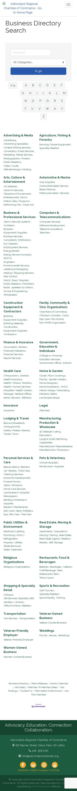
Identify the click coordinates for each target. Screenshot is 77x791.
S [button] (62, 101)
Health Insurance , (13, 379)
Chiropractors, (11, 375)
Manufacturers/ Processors (54, 449)
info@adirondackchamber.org (40, 756)
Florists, (43, 379)
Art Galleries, (11, 186)
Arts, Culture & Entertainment (14, 179)
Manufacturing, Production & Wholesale (50, 423)
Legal (43, 405)
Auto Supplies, (47, 182)
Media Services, (24, 154)
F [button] (61, 85)
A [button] (26, 85)
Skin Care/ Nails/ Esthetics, (18, 510)
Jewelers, (9, 602)
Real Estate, (65, 535)
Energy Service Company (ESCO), (18, 256)
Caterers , (68, 566)
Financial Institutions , (15, 350)
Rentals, (43, 542)
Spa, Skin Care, (12, 514)
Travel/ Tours (11, 433)
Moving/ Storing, (48, 535)
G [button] (23, 93)
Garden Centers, (58, 379)
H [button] (30, 93)
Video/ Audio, (11, 165)
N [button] (26, 101)
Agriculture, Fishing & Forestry (55, 137)
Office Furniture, (12, 605)
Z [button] (44, 116)
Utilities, (18, 542)
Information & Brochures (48, 690)
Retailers (26, 605)
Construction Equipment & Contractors (13, 307)
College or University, (51, 355)
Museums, (24, 201)
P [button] (40, 101)
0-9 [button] (12, 85)
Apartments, (46, 531)
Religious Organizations (14, 560)
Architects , (9, 225)
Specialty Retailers (49, 148)
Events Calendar (59, 683)
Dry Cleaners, (11, 243)
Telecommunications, (51, 229)
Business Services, (13, 236)
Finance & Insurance (18, 342)
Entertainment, (12, 197)
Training (60, 597)
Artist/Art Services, (14, 190)
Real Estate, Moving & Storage (55, 524)
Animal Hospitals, (49, 462)
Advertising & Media (18, 135)
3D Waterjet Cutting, (50, 431)
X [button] (55, 108)
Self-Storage (56, 542)
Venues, (53, 635)
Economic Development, (17, 477)
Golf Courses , (47, 590)
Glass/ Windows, (13, 485)
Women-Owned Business (15, 650)
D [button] (47, 85)
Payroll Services (12, 358)
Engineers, (9, 261)
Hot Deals (20, 687)
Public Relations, (13, 162)
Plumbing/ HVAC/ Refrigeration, (14, 537)
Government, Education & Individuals (49, 347)
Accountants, (11, 346)
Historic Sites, (11, 201)
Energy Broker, (12, 250)
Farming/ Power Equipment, (55, 144)
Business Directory (19, 683)
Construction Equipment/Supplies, (16, 328)
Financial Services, (13, 354)
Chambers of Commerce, (53, 311)
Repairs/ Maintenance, (16, 506)
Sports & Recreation (54, 585)
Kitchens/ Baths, (48, 393)
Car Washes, (10, 470)
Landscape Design (49, 397)
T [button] (25, 108)
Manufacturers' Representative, (56, 446)
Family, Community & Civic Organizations (54, 305)
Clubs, (65, 315)
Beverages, (56, 566)
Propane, (8, 542)
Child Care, (24, 470)
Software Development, (52, 225)
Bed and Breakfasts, (14, 423)
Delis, (60, 570)
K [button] (50, 93)
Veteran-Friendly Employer (16, 633)
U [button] (32, 108)
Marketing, (9, 154)
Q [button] (47, 101)
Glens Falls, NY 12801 (40, 745)
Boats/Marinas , (48, 189)
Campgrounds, (12, 426)
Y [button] (62, 108)
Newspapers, (11, 496)
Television (44, 232)
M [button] (64, 93)
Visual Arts (28, 204)
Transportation (15, 613)
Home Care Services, (15, 488)
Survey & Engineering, (16, 291)
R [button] (55, 101)
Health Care (12, 371)
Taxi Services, (11, 618)
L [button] (57, 93)
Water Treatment (13, 549)
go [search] (40, 71)
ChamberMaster (41, 786)
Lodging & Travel (16, 418)
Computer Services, (50, 221)
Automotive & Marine (54, 177)
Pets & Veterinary (52, 458)
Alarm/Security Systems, (17, 221)
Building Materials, (14, 323)
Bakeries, (44, 566)
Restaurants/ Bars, (49, 573)
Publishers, (29, 283)
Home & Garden (51, 371)
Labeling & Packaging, (16, 269)
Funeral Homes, (12, 481)
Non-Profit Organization (52, 322)
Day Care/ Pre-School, (51, 319)
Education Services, (50, 359)
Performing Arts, (12, 204)
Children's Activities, (50, 315)
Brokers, (23, 346)
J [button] (43, 93)
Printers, (25, 158)
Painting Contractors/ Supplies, (15, 501)
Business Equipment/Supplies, (16, 231)
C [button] (40, 85)
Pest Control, (11, 276)
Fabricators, (45, 435)
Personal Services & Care (18, 460)
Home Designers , (49, 382)
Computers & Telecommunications (55, 215)
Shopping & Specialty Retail (19, 588)
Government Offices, (50, 362)
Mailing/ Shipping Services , (19, 272)
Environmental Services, (17, 265)
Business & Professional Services (20, 215)
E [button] (55, 85)
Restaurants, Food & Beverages (54, 560)
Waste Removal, (12, 546)
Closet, (43, 375)
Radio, (7, 287)
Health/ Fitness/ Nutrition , (18, 382)
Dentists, (24, 375)
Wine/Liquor (46, 577)
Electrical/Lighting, (14, 531)
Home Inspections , (49, 386)
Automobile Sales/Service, (54, 185)
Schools (67, 362)
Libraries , (20, 602)
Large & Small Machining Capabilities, (53, 440)
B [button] (33, 85)
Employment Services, (16, 247)
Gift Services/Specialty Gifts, (19, 598)
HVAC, (64, 386)
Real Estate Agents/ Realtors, (55, 538)
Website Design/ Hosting (17, 169)
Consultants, (10, 239)
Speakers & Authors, (22, 287)
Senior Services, (12, 397)
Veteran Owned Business (50, 616)
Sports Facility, (47, 597)
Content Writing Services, (17, 147)
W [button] (47, 108)
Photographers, (12, 158)
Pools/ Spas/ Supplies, (16, 280)
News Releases (40, 683)
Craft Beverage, (47, 570)
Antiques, (9, 594)
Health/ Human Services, (17, 386)
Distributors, (24, 239)
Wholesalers (10, 294)
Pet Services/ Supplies (51, 466)
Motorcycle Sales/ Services (54, 193)
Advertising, (10, 140)
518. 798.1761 (39, 750)
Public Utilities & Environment (16, 524)
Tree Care (26, 514)
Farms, (24, 197)
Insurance (11, 405)
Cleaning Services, (14, 474)
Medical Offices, (23, 393)
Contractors (10, 334)
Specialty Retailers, (49, 593)
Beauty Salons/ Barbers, (17, 466)
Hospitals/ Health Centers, (18, 390)
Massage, (9, 393)
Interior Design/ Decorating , (55, 390)
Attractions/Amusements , (18, 193)
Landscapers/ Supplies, (17, 492)
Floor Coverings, (57, 375)
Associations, (61, 531)
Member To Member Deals (42, 687)
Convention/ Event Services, (19, 151)
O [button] (33, 101)
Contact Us (26, 690)
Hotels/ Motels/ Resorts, (17, 430)
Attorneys (44, 410)
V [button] (40, 108)
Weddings (46, 630)
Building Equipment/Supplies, (16, 318)
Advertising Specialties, (16, 143)
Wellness (26, 397)
